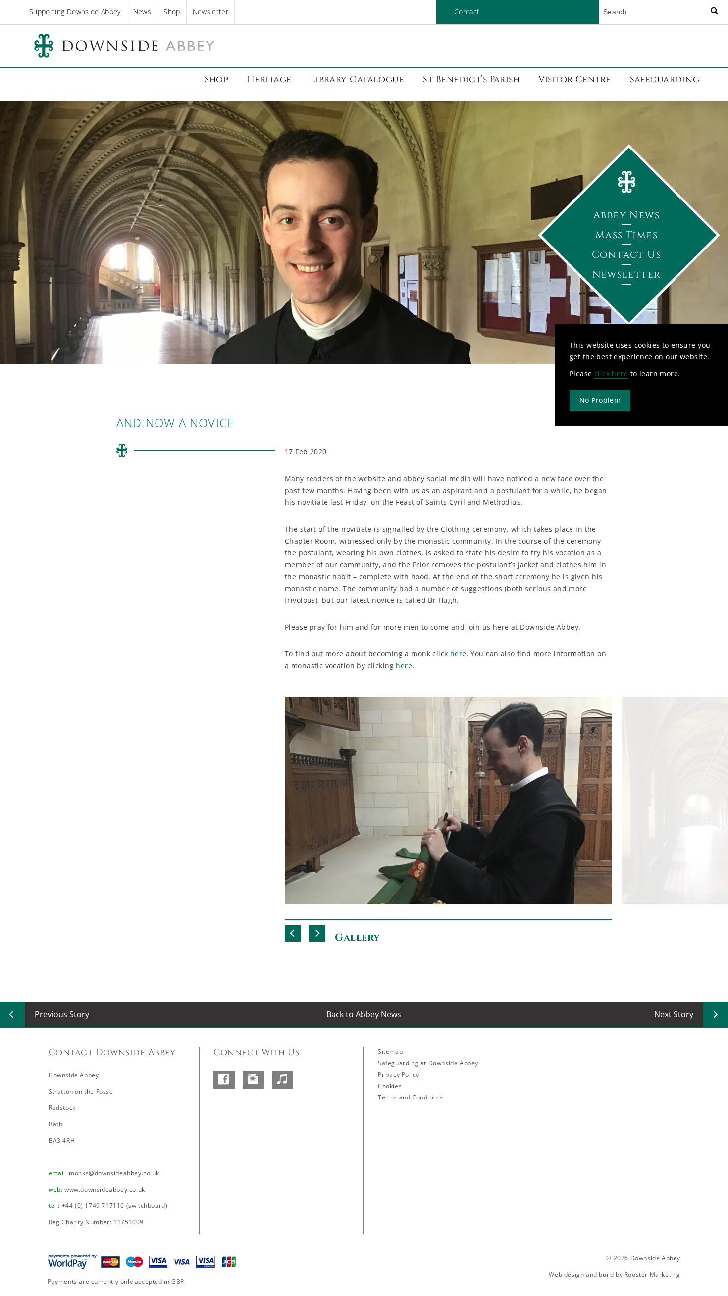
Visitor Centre (574, 79)
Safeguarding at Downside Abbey (428, 1063)
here (458, 653)
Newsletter (211, 11)
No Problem (600, 399)
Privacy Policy (398, 1074)
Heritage (269, 79)
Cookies (390, 1086)
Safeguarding (664, 79)
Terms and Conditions (411, 1097)
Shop (171, 11)
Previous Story (62, 1014)
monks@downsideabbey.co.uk (114, 1173)
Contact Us (626, 254)
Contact (466, 11)
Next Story (673, 1014)
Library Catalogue (358, 79)
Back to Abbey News (363, 1014)
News (142, 11)
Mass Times (626, 235)
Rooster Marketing (652, 1274)
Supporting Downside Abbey (75, 11)
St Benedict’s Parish (471, 79)
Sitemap (390, 1051)
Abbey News (626, 215)
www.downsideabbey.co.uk (104, 1189)
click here (611, 373)
